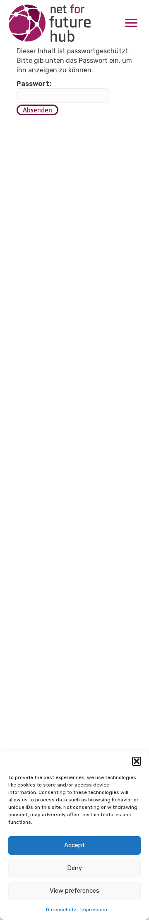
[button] (136, 761)
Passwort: (34, 84)
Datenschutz (61, 910)
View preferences (74, 890)
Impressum (93, 910)
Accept (74, 845)
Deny (74, 868)
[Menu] (131, 23)
